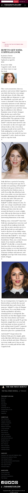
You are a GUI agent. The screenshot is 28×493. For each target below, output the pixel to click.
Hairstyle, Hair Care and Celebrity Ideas (11, 455)
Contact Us (4, 411)
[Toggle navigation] (25, 5)
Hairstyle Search (5, 447)
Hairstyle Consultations (7, 476)
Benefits (3, 400)
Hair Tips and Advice (6, 462)
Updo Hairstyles (5, 434)
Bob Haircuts (4, 430)
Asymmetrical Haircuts (7, 438)
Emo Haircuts (4, 443)
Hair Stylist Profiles (6, 464)
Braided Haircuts (5, 440)
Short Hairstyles (5, 424)
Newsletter (4, 404)
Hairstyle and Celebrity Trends (9, 457)
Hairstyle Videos (5, 466)
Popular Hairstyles (5, 421)
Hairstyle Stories (5, 449)
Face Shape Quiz (5, 474)
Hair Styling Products (6, 459)
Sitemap (3, 402)
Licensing (3, 405)
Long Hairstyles (5, 428)
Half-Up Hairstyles (6, 436)
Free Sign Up (22, 1)
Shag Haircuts (4, 441)
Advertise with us (5, 407)
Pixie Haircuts (4, 432)
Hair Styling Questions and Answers (10, 461)
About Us (3, 398)
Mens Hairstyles (5, 445)
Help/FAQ (3, 413)
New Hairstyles (5, 419)
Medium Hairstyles (6, 426)
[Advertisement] (14, 25)
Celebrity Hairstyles (6, 422)
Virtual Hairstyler (5, 472)
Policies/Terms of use (6, 409)
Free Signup (4, 478)
